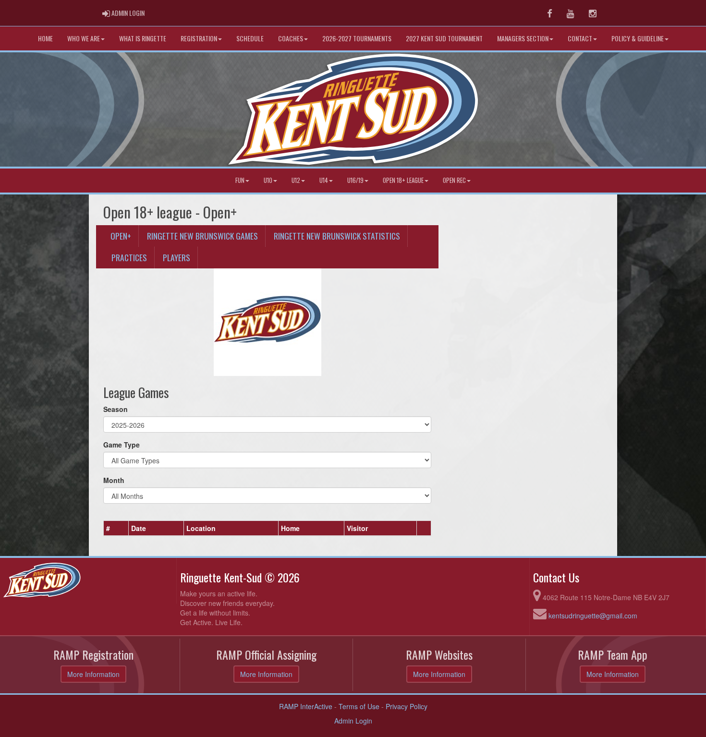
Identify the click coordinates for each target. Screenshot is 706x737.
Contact (580, 38)
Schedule (250, 38)
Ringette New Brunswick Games (202, 236)
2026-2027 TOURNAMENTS (356, 38)
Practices (129, 257)
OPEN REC (454, 180)
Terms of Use (359, 706)
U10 (268, 180)
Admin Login (353, 720)
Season (115, 409)
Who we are (83, 38)
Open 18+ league (403, 180)
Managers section (522, 38)
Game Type (121, 444)
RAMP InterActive (305, 706)
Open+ (120, 236)
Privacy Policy (406, 706)
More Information (93, 674)
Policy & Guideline (637, 38)
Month (113, 480)
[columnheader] (116, 528)
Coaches (290, 38)
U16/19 (355, 180)
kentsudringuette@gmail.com (592, 615)
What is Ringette (142, 38)
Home (45, 38)
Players (176, 257)
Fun (239, 180)
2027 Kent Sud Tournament (444, 38)
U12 (296, 180)
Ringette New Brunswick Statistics (337, 236)
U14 (323, 180)
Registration (199, 38)
